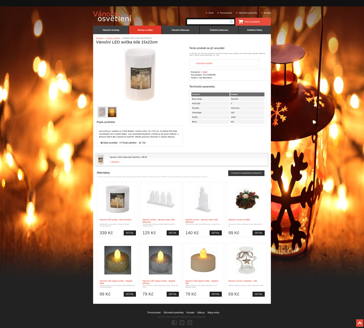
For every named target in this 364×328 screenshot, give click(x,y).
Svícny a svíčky (113, 38)
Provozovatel (226, 13)
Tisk (144, 142)
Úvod (211, 13)
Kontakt (267, 13)
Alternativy (115, 162)
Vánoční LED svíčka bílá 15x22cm (125, 157)
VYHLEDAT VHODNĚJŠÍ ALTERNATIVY (246, 173)
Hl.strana (99, 38)
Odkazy (201, 312)
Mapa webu (213, 312)
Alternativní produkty (204, 63)
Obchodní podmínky (248, 13)
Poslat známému (129, 142)
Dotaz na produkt (110, 142)
